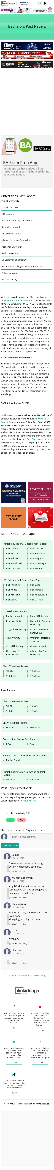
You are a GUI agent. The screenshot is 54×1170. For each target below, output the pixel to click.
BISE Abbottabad (38, 594)
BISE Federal (36, 568)
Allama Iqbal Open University (39, 653)
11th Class (11, 676)
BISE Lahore (12, 548)
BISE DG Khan (13, 568)
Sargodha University (12, 227)
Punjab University (10, 200)
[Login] (45, 3)
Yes (10, 820)
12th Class (35, 676)
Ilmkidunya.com (9, 415)
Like (13, 1028)
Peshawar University (12, 246)
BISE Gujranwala (38, 548)
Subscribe (40, 1030)
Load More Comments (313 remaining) (27, 975)
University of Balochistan (14, 259)
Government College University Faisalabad (22, 266)
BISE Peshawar (13, 584)
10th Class (35, 671)
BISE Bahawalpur (38, 563)
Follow (14, 1063)
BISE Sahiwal (12, 558)
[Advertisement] (27, 99)
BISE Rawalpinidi (14, 563)
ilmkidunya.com (28, 800)
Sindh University (10, 253)
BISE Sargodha (37, 558)
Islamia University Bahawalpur (16, 240)
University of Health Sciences (40, 639)
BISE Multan (12, 553)
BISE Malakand (13, 594)
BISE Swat (35, 584)
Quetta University (39, 646)
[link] (24, 3)
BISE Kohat (11, 589)
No (21, 820)
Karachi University (11, 207)
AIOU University (9, 279)
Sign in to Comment (11, 845)
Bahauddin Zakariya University (17, 220)
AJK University (8, 214)
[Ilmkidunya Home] (8, 3)
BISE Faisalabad (37, 553)
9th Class (10, 671)
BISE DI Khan (36, 599)
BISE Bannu (11, 599)
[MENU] (51, 3)
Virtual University (10, 273)
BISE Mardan (36, 589)
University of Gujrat (11, 233)
